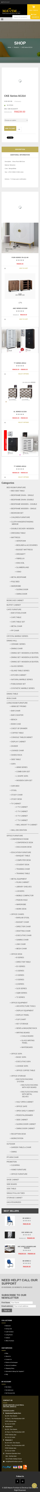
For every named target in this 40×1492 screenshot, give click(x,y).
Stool (14, 790)
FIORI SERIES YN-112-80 (20, 257)
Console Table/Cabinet (22, 737)
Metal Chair (16, 626)
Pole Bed (15, 582)
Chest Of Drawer (19, 728)
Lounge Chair (17, 750)
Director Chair (23, 926)
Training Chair (23, 869)
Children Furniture (20, 517)
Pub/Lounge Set (18, 684)
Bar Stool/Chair (18, 613)
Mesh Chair (21, 949)
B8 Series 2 (27, 1261)
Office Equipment (19, 1003)
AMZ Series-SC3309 (20, 308)
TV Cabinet (16, 803)
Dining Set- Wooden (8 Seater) (24, 662)
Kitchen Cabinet (18, 675)
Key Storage (22, 1024)
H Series (20, 975)
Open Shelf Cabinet (25, 1111)
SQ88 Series (21, 993)
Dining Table (12, 694)
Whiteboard (27, 1047)
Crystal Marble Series (17, 636)
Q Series (20, 984)
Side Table (16, 759)
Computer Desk (23, 860)
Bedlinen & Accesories (27, 545)
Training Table (23, 873)
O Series (20, 979)
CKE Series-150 (26, 1232)
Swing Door (21, 594)
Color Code (8, 116)
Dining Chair (17, 648)
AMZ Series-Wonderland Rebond (27, 1247)
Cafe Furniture (14, 609)
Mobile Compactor (25, 895)
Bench (14, 719)
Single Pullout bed (16, 1193)
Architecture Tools (25, 1006)
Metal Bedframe (18, 577)
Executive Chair (23, 935)
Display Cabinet (18, 742)
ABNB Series (21, 767)
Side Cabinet (22, 1120)
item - (33, 10)
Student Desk (22, 864)
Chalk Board (27, 1036)
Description (20, 149)
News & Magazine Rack (26, 1028)
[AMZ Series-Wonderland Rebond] (10, 1249)
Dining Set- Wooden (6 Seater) (24, 657)
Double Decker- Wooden (22, 528)
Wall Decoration (19, 830)
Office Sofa (16, 1054)
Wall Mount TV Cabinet (26, 825)
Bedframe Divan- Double (22, 500)
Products (16, 47)
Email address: (7, 1306)
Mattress (15, 537)
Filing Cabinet (22, 882)
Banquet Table (23, 856)
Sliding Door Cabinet (26, 1124)
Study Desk (16, 799)
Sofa (13, 764)
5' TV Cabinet (22, 811)
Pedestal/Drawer (24, 1115)
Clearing (15, 1165)
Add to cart (10, 128)
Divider (14, 746)
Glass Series (17, 666)
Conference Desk (24, 842)
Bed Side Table (18, 491)
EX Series (20, 966)
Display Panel (22, 1015)
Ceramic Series (18, 644)
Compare (19, 129)
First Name (6, 1302)
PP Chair (15, 630)
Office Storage (18, 1076)
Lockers (20, 891)
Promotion (12, 1162)
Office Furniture (15, 836)
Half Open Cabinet (24, 1102)
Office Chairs (17, 914)
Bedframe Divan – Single (22, 495)
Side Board (12, 1184)
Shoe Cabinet (13, 1180)
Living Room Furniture (17, 703)
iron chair (11, 698)
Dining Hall (12, 641)
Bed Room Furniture (16, 487)
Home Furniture (18, 1170)
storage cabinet (14, 1198)
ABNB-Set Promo (18, 706)
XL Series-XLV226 (20, 411)
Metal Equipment (19, 879)
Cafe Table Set (18, 622)
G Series (20, 971)
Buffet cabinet (14, 605)
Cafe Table (16, 617)
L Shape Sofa (22, 776)
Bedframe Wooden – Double (24, 504)
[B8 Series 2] (10, 1263)
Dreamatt (20, 554)
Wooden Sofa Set (24, 780)
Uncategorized (14, 1202)
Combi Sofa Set (23, 771)
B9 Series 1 (27, 1218)
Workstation (17, 1138)
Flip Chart (21, 1019)
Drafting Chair (23, 931)
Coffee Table (17, 733)
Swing (14, 1152)
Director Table (23, 962)
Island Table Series (20, 671)
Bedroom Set (17, 513)
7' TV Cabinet (22, 820)
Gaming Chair (22, 940)
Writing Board (23, 1033)
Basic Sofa (21, 1057)
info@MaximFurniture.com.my (14, 1461)
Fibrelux (20, 558)
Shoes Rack (16, 755)
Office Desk (16, 954)
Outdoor (11, 1144)
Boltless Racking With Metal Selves (29, 1094)
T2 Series (20, 997)
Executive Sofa (23, 1061)
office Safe (21, 1106)
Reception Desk (18, 1134)
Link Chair (21, 944)
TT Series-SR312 (20, 363)
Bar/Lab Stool (22, 918)
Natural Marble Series (22, 679)
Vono (18, 572)
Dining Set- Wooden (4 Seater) (24, 653)
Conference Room (19, 839)
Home (9, 47)
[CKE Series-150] (10, 1235)
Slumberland (22, 567)
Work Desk (21, 909)
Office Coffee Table (25, 1070)
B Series (20, 957)
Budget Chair (22, 922)
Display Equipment (25, 1010)
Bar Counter (17, 715)
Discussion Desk (24, 847)
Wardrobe (16, 586)
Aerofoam (21, 541)
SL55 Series (21, 988)
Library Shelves (24, 887)
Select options (23, 374)
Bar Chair (15, 711)
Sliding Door (22, 589)
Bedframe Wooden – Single (23, 508)
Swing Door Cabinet (25, 1128)
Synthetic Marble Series (23, 688)
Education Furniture (21, 852)
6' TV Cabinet (22, 816)
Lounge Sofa (22, 1066)
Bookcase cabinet (15, 600)
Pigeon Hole (22, 900)
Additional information (20, 155)
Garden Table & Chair (21, 1147)
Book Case (16, 724)
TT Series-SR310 (20, 466)
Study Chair (17, 795)
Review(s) (17, 101)
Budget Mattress (24, 550)
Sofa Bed (15, 786)
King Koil (20, 563)
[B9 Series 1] (10, 1221)
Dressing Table (18, 533)
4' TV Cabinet (22, 807)
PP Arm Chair (13, 1157)
